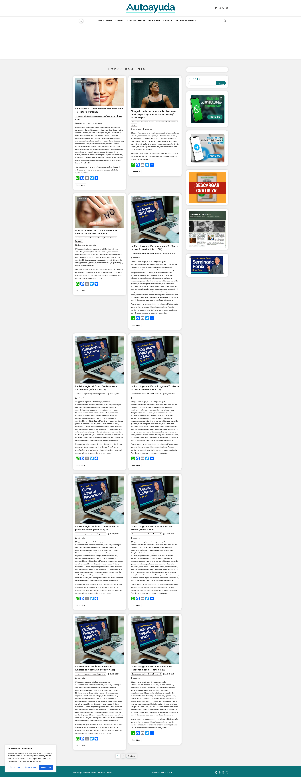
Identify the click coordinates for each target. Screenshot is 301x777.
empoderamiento (88, 138)
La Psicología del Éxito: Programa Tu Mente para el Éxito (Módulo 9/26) (155, 388)
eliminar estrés (159, 272)
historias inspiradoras (86, 141)
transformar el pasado (113, 160)
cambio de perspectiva (95, 130)
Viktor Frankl (85, 163)
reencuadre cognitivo (101, 152)
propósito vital (87, 149)
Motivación (168, 21)
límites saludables (89, 260)
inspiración (135, 141)
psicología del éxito (141, 707)
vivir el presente (136, 149)
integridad (110, 257)
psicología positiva (116, 149)
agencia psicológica (89, 127)
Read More (81, 185)
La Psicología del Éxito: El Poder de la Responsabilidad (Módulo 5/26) (151, 668)
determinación (163, 136)
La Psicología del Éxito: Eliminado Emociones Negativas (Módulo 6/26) (95, 668)
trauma (77, 163)
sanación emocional (115, 155)
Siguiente (131, 756)
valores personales (87, 265)
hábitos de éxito (157, 278)
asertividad (103, 249)
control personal (101, 133)
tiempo (119, 263)
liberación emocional (116, 141)
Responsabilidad (142, 295)
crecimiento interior (115, 133)
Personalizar (15, 767)
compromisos (102, 252)
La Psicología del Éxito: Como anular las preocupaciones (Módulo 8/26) (97, 528)
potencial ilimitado (137, 289)
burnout (94, 252)
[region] (30, 758)
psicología (93, 263)
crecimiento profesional (139, 270)
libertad (147, 141)
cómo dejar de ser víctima (113, 130)
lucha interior (173, 141)
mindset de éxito (168, 284)
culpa (93, 254)
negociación (111, 260)
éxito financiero (167, 275)
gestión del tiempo (144, 278)
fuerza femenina (161, 138)
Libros (109, 21)
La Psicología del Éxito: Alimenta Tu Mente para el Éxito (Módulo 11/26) (154, 248)
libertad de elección (82, 144)
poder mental (159, 286)
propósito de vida (161, 289)
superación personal (103, 157)
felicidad (134, 278)
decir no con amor (102, 254)
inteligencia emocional (156, 696)
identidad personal (101, 141)
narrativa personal (112, 144)
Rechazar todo (30, 767)
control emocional (140, 267)
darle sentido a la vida (102, 135)
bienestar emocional (151, 264)
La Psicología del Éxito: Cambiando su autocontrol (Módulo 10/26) (96, 388)
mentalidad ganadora (159, 698)
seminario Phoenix (137, 297)
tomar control (150, 300)
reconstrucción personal (84, 152)
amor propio (151, 133)
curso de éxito (154, 270)
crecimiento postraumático (84, 135)
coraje (155, 136)
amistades (86, 249)
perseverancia (165, 144)
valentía (174, 147)
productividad (149, 289)
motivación (134, 144)
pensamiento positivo (146, 286)
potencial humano (171, 286)
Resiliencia (85, 155)
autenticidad (160, 133)
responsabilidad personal (98, 155)
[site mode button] (81, 21)
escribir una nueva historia (104, 138)
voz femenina (147, 149)
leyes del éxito (144, 281)
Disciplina (172, 136)
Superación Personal (186, 21)
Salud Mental (154, 21)
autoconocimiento (103, 127)
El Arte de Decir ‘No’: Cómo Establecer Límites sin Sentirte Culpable (96, 232)
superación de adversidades (85, 157)
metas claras (156, 284)
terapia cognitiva (117, 157)
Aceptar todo (46, 767)
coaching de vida (159, 685)
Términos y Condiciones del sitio (85, 772)
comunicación (113, 252)
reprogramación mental (139, 709)
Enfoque (154, 275)
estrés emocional (95, 257)
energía (78, 257)
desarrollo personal (166, 270)
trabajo (77, 265)
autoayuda (98, 123)
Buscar (195, 79)
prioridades (84, 263)
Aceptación (142, 133)
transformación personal (96, 160)
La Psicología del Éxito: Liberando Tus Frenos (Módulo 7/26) (151, 528)
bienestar (87, 252)
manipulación (101, 260)
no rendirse (155, 144)
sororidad (140, 147)
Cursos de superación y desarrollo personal (146, 253)
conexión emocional (145, 136)
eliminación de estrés (145, 272)
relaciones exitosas (142, 292)
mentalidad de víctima (97, 144)
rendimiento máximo (157, 292)
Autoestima (170, 133)
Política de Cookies (105, 772)
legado (141, 141)
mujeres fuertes (144, 144)
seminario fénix (172, 295)
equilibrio (84, 257)
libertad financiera (156, 281)
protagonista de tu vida (101, 149)
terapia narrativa (81, 160)
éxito (159, 275)
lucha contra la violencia (159, 141)
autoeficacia (115, 127)
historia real (172, 138)
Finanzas (119, 21)
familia (104, 257)
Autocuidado (112, 249)
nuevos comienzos (98, 146)
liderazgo (166, 281)
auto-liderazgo (152, 262)
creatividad (152, 267)
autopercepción (81, 130)
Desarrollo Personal (136, 21)
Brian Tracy (163, 264)
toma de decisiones (138, 300)
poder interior (110, 146)
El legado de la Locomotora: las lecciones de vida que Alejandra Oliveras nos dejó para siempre (153, 114)
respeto (133, 147)
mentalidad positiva (145, 284)
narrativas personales (82, 146)
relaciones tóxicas (103, 263)
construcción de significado (85, 133)
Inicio (101, 21)
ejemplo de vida (136, 138)
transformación (165, 147)
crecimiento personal (82, 254)
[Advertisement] (150, 42)
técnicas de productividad (169, 297)
